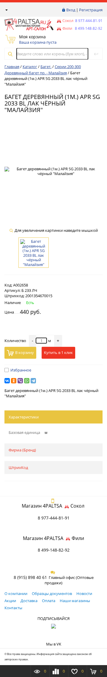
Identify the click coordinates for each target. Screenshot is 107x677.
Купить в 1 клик (58, 352)
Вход (70, 9)
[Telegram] (33, 380)
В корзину (24, 352)
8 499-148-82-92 (54, 550)
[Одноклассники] (13, 380)
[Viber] (20, 380)
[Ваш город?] (6, 9)
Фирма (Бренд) (22, 450)
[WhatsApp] (26, 380)
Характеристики (24, 417)
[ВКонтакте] (7, 380)
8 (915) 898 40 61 (30, 577)
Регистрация (91, 9)
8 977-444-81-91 (88, 20)
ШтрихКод (18, 467)
